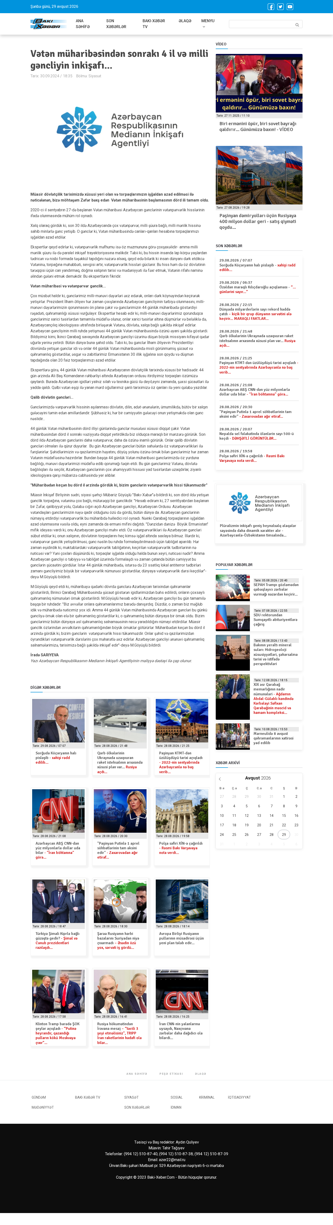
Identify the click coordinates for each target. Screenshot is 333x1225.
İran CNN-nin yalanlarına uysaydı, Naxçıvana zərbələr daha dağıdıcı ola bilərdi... (181, 1031)
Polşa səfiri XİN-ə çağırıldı (181, 848)
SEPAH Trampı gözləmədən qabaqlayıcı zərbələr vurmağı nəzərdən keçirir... (276, 589)
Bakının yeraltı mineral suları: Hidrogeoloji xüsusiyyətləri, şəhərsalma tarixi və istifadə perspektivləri (276, 654)
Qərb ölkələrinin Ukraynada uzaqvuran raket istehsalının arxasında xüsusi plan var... (120, 762)
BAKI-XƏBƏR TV (154, 24)
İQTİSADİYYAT (239, 1097)
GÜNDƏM (39, 1097)
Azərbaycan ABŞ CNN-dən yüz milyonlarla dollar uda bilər (58, 850)
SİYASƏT (131, 1097)
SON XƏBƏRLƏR (116, 24)
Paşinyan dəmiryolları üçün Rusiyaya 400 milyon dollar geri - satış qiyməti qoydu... (257, 221)
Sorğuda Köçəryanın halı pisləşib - (56, 758)
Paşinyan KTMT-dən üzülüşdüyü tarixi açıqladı (181, 762)
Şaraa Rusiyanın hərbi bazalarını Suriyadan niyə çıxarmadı (118, 940)
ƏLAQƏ (185, 21)
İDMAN (176, 1107)
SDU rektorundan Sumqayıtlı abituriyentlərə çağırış (275, 620)
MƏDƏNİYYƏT (43, 1107)
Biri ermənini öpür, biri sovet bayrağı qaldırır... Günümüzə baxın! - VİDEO (257, 126)
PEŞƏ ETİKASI (171, 1073)
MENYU (208, 21)
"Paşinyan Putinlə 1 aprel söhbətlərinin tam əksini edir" (118, 850)
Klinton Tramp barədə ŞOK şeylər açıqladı (57, 1033)
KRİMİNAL (207, 1097)
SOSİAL (177, 1097)
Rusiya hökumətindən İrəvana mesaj (119, 1033)
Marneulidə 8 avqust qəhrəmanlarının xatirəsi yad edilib (274, 738)
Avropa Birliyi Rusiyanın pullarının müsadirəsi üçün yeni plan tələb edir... (181, 938)
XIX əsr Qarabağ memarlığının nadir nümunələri (274, 698)
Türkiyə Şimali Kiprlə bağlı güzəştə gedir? (57, 940)
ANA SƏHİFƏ (83, 24)
